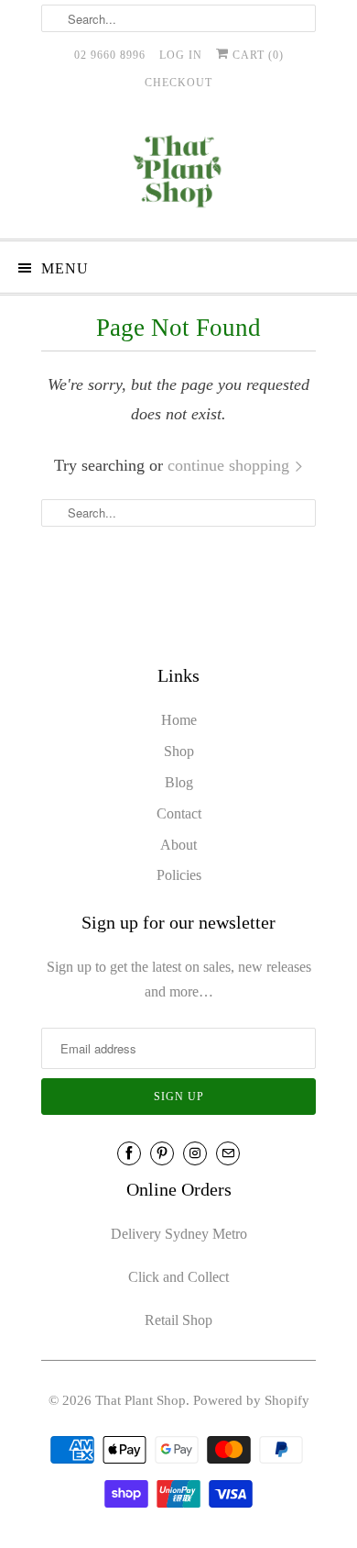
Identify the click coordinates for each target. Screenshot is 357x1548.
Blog (179, 782)
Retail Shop (178, 1320)
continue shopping (231, 465)
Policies (179, 875)
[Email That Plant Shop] (228, 1153)
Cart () (256, 55)
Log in (180, 55)
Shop (179, 751)
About (178, 844)
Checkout (178, 82)
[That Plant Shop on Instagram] (195, 1153)
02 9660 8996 (110, 55)
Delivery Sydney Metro (179, 1234)
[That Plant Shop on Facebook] (129, 1153)
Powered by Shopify (251, 1400)
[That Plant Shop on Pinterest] (162, 1153)
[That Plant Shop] (178, 174)
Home (179, 720)
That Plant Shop (140, 1400)
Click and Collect (178, 1277)
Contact (179, 813)
